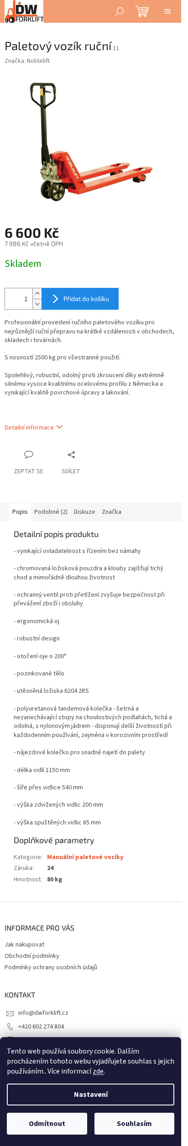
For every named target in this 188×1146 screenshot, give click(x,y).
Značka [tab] (111, 512)
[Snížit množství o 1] (37, 304)
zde (98, 1071)
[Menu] (167, 11)
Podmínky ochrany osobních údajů (51, 967)
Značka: (27, 61)
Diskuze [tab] (84, 512)
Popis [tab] (20, 512)
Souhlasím (134, 1124)
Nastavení (91, 1095)
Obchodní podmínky (32, 956)
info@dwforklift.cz (43, 1013)
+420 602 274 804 (41, 1026)
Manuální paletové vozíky (85, 857)
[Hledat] (119, 11)
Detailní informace (29, 427)
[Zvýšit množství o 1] (37, 293)
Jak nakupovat (24, 944)
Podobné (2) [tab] (51, 512)
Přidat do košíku (86, 298)
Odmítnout (47, 1124)
